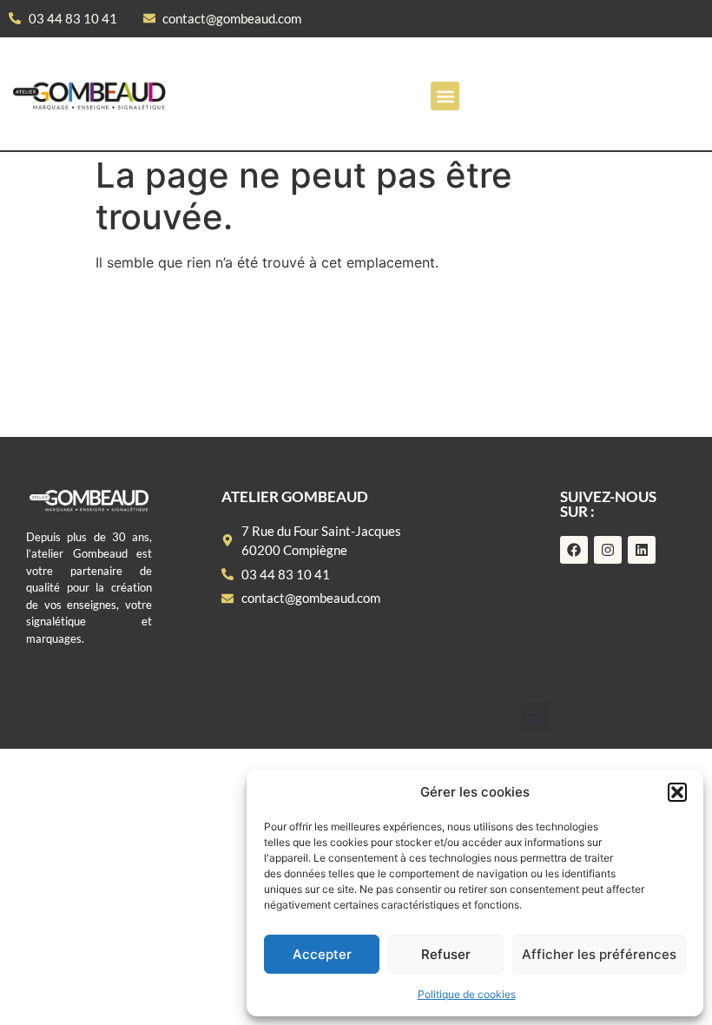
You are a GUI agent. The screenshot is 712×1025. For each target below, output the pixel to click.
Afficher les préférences (599, 954)
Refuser (446, 954)
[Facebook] (574, 550)
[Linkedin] (642, 550)
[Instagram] (608, 550)
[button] (677, 792)
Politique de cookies (467, 994)
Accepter (322, 954)
